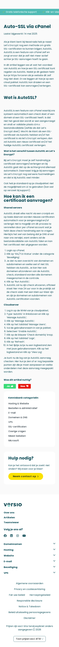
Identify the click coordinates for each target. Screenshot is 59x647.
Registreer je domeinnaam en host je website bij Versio (14, 504)
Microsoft (13, 440)
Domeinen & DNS (17, 417)
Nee (22, 386)
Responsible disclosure (29, 600)
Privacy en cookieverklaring (29, 589)
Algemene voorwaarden (29, 583)
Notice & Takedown (30, 606)
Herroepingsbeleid (40, 595)
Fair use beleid (17, 595)
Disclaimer (30, 618)
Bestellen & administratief (22, 408)
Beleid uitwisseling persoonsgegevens (29, 612)
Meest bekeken (17, 436)
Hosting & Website (18, 403)
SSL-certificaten (17, 426)
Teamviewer (11, 522)
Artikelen (9, 517)
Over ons (9, 512)
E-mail (12, 412)
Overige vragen (17, 431)
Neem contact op (24, 476)
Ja (8, 386)
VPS (10, 422)
